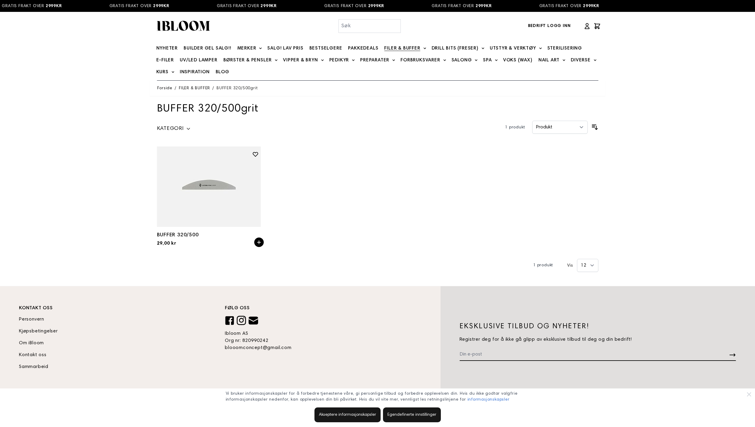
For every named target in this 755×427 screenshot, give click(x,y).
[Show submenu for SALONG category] (476, 60)
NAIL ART (549, 60)
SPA (487, 60)
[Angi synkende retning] (594, 127)
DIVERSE (581, 60)
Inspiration (195, 72)
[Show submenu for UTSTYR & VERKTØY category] (540, 48)
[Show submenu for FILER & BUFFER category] (424, 48)
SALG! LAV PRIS (285, 48)
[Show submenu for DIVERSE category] (595, 60)
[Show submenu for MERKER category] (260, 48)
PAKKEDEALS (363, 48)
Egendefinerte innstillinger (411, 415)
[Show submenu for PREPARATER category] (393, 60)
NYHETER (167, 48)
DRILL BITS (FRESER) (455, 48)
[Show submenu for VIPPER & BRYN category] (322, 60)
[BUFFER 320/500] (210, 186)
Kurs (162, 72)
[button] (174, 130)
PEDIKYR (339, 60)
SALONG (462, 60)
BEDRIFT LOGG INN (549, 26)
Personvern (31, 319)
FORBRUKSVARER (420, 60)
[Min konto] (587, 26)
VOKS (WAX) (518, 60)
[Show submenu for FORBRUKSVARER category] (444, 60)
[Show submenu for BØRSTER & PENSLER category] (276, 60)
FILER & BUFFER (402, 48)
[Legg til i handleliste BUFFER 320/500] (255, 154)
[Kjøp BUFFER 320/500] (259, 242)
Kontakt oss (33, 355)
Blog (222, 72)
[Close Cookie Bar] (749, 394)
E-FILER (165, 60)
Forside (165, 88)
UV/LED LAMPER (198, 60)
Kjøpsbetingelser (38, 331)
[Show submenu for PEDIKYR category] (353, 60)
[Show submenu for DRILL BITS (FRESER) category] (483, 48)
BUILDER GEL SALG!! (207, 48)
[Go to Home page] (183, 26)
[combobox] (370, 26)
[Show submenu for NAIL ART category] (564, 60)
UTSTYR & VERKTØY (513, 48)
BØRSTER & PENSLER (247, 60)
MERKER (246, 48)
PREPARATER (374, 60)
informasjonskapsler (489, 400)
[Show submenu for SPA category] (496, 60)
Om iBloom (31, 343)
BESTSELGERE (325, 48)
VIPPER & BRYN (300, 60)
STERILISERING (564, 48)
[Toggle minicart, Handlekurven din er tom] (597, 26)
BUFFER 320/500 (178, 235)
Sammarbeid (33, 366)
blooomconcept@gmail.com (258, 347)
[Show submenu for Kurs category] (173, 72)
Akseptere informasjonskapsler (347, 415)
